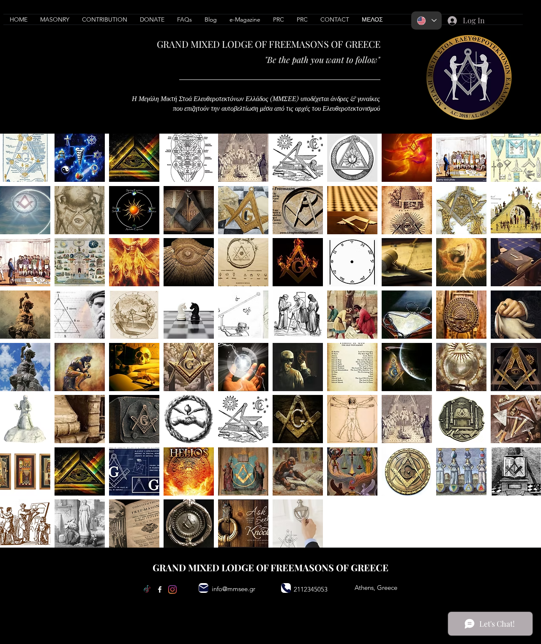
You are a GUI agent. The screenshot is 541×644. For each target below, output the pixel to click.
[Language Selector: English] (426, 20)
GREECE (362, 44)
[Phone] (286, 588)
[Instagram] (172, 589)
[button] (105, 19)
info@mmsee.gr (233, 589)
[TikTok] (147, 589)
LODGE (237, 44)
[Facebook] (160, 589)
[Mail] (203, 588)
